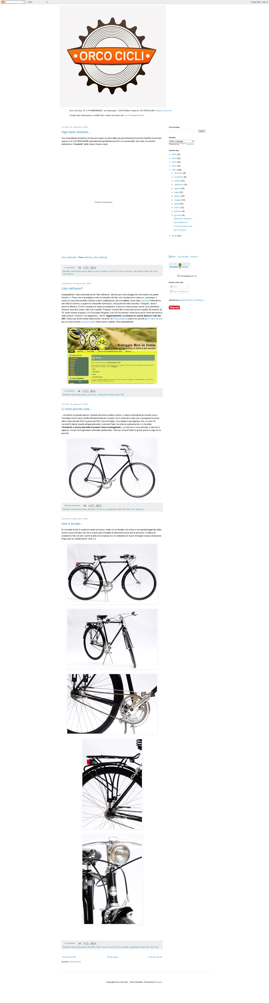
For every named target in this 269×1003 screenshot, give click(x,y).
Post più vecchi (155, 957)
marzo (177, 207)
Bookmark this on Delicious (192, 300)
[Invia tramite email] (84, 267)
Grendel (125, 947)
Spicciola (139, 509)
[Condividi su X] (89, 267)
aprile (177, 204)
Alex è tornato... (72, 523)
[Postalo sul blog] (87, 267)
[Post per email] (79, 268)
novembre (179, 177)
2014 (174, 158)
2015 (174, 154)
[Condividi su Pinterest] (95, 267)
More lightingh (100, 257)
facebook (140, 115)
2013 (174, 162)
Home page (112, 957)
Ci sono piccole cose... (77, 409)
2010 (174, 236)
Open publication (69, 257)
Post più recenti (69, 957)
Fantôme (104, 271)
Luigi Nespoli (138, 271)
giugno (177, 196)
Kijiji (195, 276)
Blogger (158, 982)
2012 (174, 166)
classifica (145, 300)
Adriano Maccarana (79, 271)
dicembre (178, 173)
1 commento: (70, 268)
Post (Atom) (75, 962)
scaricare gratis (88, 322)
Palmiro (70, 274)
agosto (177, 188)
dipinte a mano (94, 271)
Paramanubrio (119, 318)
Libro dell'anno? (72, 288)
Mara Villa (148, 271)
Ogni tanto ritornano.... (77, 132)
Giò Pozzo (113, 271)
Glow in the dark (125, 271)
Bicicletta (91, 509)
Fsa (109, 947)
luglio (176, 192)
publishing (87, 257)
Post (174, 286)
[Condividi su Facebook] (92, 267)
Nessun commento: (72, 506)
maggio (177, 200)
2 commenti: (69, 391)
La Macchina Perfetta (106, 395)
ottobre (177, 181)
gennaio (178, 215)
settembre (179, 184)
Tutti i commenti (179, 291)
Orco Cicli (131, 509)
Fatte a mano (101, 947)
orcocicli (127, 115)
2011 (174, 170)
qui (70, 297)
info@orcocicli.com (163, 110)
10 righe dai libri (155, 318)
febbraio (178, 211)
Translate (189, 144)
